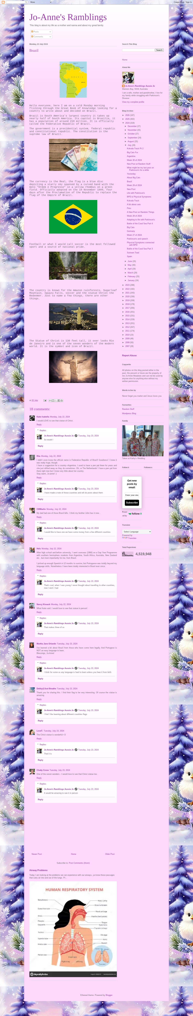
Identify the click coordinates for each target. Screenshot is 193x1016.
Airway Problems (38, 870)
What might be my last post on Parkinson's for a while (140, 169)
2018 (127, 304)
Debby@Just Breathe (46, 688)
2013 (127, 323)
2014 (127, 319)
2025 (127, 119)
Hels (39, 548)
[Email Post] (45, 400)
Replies (43, 430)
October (131, 134)
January (131, 280)
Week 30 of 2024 (134, 160)
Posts (36, 32)
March (131, 273)
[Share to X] (55, 400)
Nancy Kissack (43, 604)
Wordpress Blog (129, 413)
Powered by (124, 514)
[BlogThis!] (53, 400)
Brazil (129, 181)
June (130, 261)
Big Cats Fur (132, 152)
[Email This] (50, 400)
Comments (38, 37)
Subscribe (132, 502)
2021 (127, 293)
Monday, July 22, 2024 (60, 417)
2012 (127, 327)
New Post (131, 189)
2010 (127, 335)
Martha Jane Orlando (46, 644)
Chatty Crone (43, 770)
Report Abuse (129, 355)
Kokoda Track (133, 201)
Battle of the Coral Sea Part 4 (140, 223)
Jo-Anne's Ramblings (68, 17)
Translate (132, 538)
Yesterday (131, 174)
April (130, 269)
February (132, 276)
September (133, 138)
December (132, 126)
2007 (127, 346)
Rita (38, 456)
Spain (129, 256)
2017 (127, 308)
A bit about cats (134, 204)
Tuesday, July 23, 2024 (88, 436)
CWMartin (41, 509)
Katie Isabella (43, 417)
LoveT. (40, 731)
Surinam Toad (133, 253)
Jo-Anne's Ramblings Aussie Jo (59, 436)
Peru (129, 208)
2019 (127, 300)
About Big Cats (133, 177)
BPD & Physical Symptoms (139, 197)
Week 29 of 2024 (134, 185)
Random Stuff (128, 409)
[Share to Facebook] (58, 400)
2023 (127, 285)
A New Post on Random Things (140, 212)
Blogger (109, 995)
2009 (127, 338)
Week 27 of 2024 (134, 235)
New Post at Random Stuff (138, 164)
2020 (127, 296)
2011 (127, 331)
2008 (127, 342)
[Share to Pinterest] (61, 400)
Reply (39, 424)
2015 (127, 316)
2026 (127, 115)
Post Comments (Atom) (79, 863)
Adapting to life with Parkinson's (141, 220)
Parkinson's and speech (137, 239)
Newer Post (37, 854)
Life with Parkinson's (136, 193)
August (131, 141)
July (130, 145)
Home (73, 854)
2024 (127, 123)
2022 (127, 289)
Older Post (110, 854)
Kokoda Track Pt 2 (135, 148)
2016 (127, 312)
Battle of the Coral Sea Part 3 (140, 249)
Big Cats (130, 227)
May (130, 265)
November (132, 130)
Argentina (131, 156)
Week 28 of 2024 (134, 216)
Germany (131, 231)
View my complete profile (133, 102)
